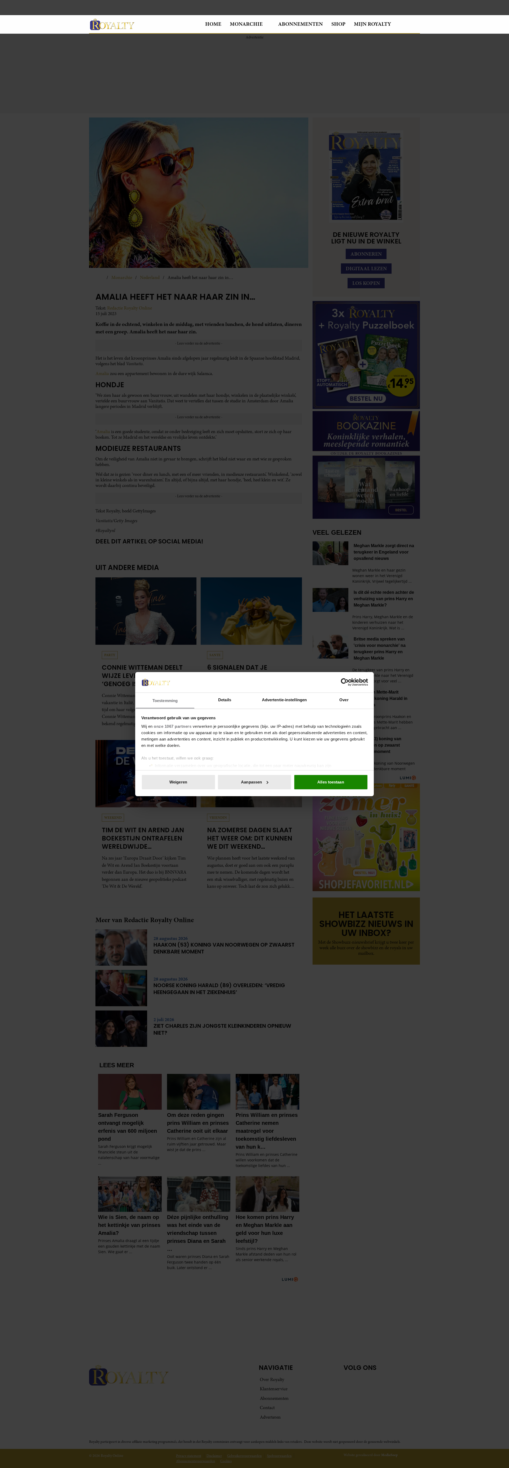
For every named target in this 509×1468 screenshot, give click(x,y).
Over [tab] (343, 699)
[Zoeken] (415, 24)
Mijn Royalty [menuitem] (372, 24)
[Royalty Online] (143, 24)
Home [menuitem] (213, 24)
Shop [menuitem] (338, 24)
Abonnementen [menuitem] (300, 24)
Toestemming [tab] (165, 700)
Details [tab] (224, 699)
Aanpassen (251, 782)
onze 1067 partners (172, 726)
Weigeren (178, 782)
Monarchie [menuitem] (246, 24)
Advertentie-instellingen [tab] (284, 699)
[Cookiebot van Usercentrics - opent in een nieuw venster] (345, 682)
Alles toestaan (330, 782)
